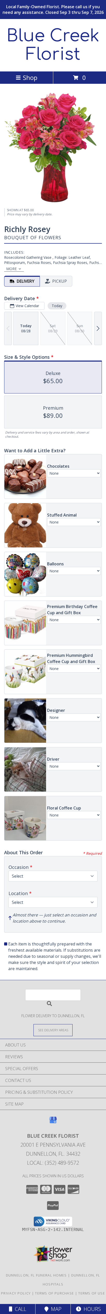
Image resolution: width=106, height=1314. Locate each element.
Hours (91, 1309)
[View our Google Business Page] (53, 1122)
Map (54, 1309)
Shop (30, 77)
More (11, 268)
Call (19, 1309)
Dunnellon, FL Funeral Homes (36, 1275)
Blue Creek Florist (53, 45)
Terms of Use (91, 1293)
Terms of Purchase (54, 1293)
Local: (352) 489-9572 (53, 1162)
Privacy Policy (16, 1293)
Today (57, 305)
